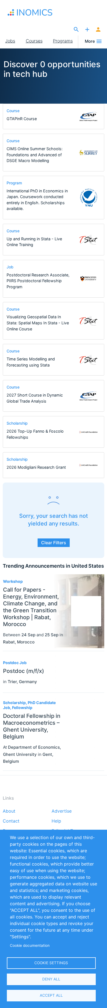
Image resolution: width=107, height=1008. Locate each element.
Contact (11, 821)
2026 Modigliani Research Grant (36, 467)
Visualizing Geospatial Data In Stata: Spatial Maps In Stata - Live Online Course (38, 322)
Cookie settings (51, 963)
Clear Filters (53, 542)
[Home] (34, 12)
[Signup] (98, 30)
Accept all (51, 995)
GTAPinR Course (22, 118)
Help (56, 821)
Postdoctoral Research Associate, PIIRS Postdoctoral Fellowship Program (38, 281)
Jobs (10, 41)
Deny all (51, 979)
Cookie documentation (30, 945)
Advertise (62, 811)
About (9, 811)
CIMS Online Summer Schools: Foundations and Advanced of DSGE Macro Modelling (35, 154)
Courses (34, 41)
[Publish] (87, 30)
